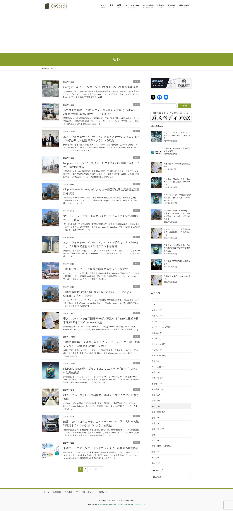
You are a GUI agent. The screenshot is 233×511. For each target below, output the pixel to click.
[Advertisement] (116, 33)
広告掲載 (57, 492)
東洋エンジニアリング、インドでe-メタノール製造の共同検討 (100, 448)
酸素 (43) (155, 452)
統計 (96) (155, 440)
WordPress (101, 504)
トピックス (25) (158, 344)
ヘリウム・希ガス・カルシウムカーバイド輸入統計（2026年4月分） (177, 182)
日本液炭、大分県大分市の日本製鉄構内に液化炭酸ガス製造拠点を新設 (177, 248)
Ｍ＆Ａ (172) (157, 310)
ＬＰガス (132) (158, 304)
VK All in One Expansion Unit (134, 504)
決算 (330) (156, 401)
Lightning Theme (115, 504)
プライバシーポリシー (85, 492)
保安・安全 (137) (159, 367)
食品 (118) (156, 463)
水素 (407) (156, 395)
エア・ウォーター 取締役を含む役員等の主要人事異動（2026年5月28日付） (177, 197)
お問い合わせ (104, 492)
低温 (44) (155, 361)
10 (96, 470)
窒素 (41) (155, 435)
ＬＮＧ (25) (156, 299)
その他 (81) (156, 338)
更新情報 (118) (158, 389)
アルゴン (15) (157, 316)
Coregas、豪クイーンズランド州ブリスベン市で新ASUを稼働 (100, 87)
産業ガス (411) (158, 429)
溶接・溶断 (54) (158, 412)
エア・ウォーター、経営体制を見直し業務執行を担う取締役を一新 (177, 232)
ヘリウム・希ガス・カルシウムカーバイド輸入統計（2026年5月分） (177, 135)
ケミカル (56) (157, 333)
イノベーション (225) (161, 327)
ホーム (46, 492)
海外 (136, 82)
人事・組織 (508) (159, 355)
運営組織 (68, 492)
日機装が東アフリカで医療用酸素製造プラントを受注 (95, 269)
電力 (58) (155, 457)
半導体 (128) (157, 384)
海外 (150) (156, 406)
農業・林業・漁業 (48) (161, 446)
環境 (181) (156, 423)
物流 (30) (155, 418)
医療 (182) (156, 372)
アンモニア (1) (158, 321)
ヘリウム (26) (157, 350)
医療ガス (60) (157, 378)
